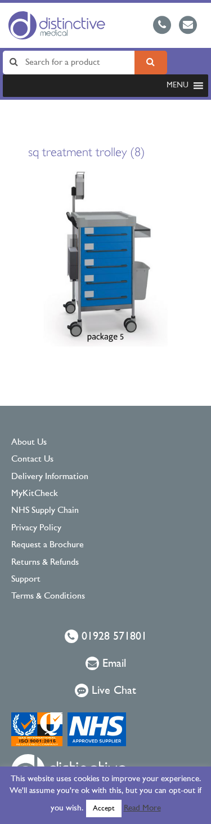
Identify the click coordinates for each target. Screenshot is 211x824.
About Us (29, 442)
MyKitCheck (34, 493)
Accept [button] (104, 808)
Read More (142, 808)
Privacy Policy (36, 528)
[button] (177, 85)
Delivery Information (49, 476)
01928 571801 (112, 637)
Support (26, 579)
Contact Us (32, 459)
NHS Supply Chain (45, 510)
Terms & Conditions (48, 596)
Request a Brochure (47, 545)
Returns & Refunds (45, 562)
